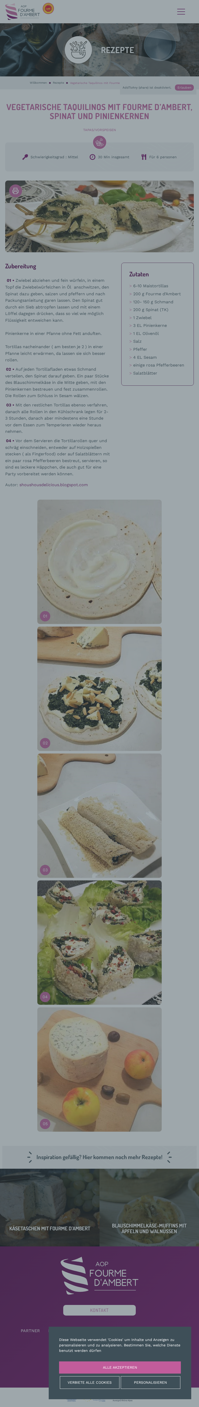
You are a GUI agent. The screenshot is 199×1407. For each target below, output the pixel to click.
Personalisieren (150, 1382)
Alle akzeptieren (120, 1367)
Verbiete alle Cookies (90, 1382)
